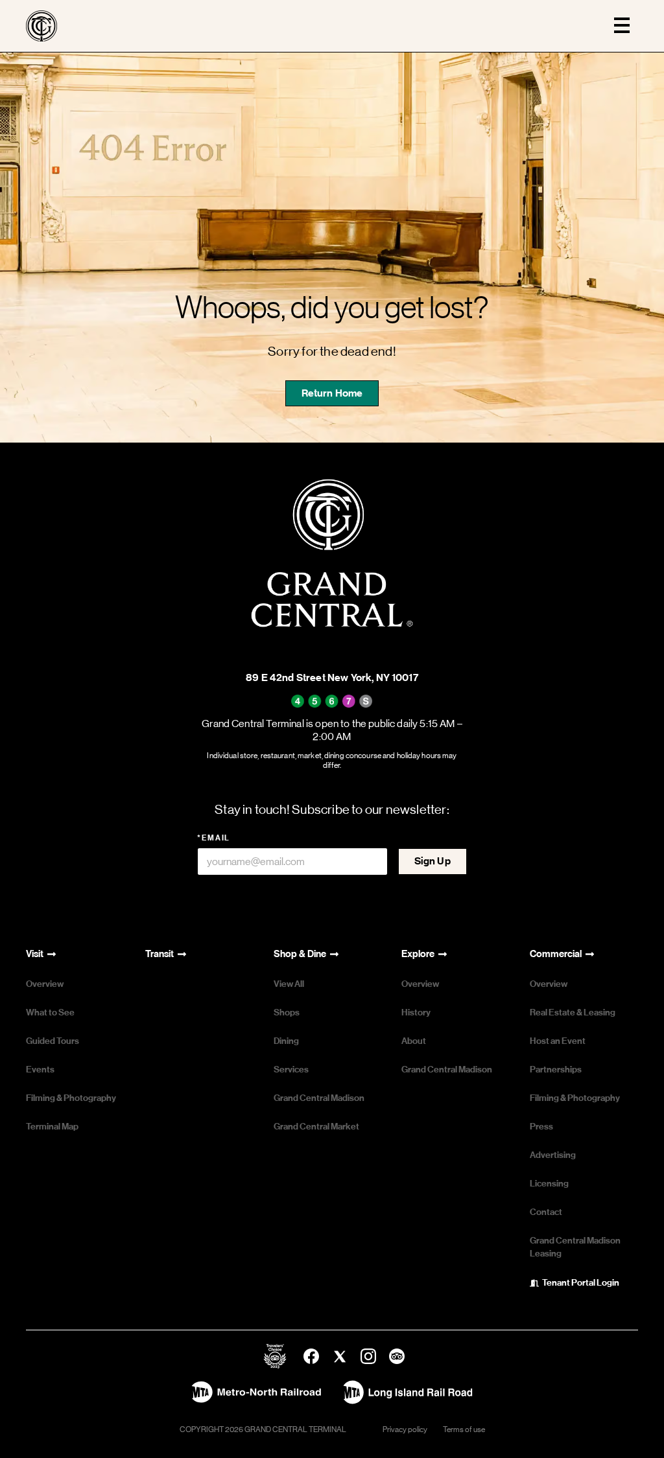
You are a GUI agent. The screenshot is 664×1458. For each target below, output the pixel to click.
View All (289, 983)
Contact (546, 1212)
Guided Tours (52, 1041)
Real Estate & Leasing (572, 1012)
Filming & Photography (71, 1098)
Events (40, 1069)
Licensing (549, 1183)
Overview (45, 983)
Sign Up (432, 861)
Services (291, 1069)
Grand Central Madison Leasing (575, 1247)
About (413, 1041)
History (416, 1012)
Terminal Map (52, 1126)
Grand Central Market (316, 1126)
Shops (287, 1012)
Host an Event (558, 1041)
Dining (286, 1041)
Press (541, 1126)
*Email (213, 837)
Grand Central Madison (319, 1098)
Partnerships (556, 1069)
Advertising (553, 1155)
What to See (50, 1012)
